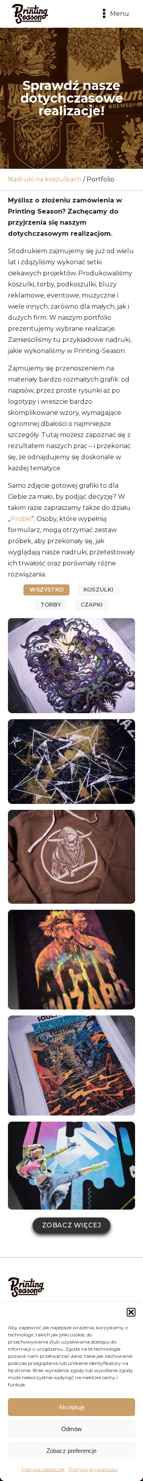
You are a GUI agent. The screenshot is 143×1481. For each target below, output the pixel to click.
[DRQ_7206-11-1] (71, 665)
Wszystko (46, 589)
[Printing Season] (30, 14)
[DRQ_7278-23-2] (71, 1166)
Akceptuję (72, 1407)
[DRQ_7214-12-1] (71, 761)
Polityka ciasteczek (43, 1469)
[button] (131, 1312)
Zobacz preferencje (71, 1450)
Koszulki (98, 589)
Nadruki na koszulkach (44, 179)
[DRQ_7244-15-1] (71, 857)
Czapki (91, 604)
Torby (51, 604)
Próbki (20, 519)
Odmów (71, 1429)
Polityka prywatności (93, 1469)
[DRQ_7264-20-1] (71, 1065)
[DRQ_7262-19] (71, 960)
